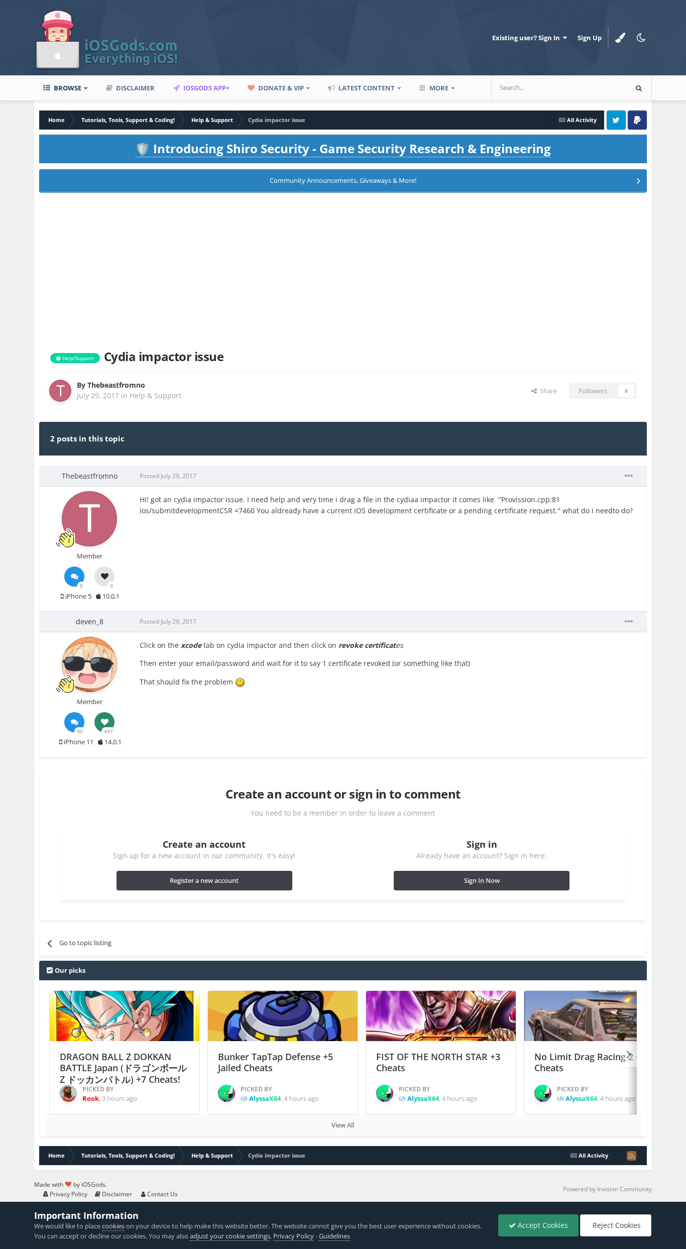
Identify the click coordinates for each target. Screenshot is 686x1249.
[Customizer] (620, 37)
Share (547, 390)
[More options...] (629, 476)
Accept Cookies (542, 1225)
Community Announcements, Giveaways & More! (343, 180)
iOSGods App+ (206, 87)
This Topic (599, 87)
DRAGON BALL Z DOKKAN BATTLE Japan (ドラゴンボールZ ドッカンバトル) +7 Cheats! (123, 1068)
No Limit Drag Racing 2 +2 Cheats (590, 1062)
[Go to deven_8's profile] (89, 664)
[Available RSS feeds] (631, 1155)
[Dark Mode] (641, 37)
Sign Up (590, 37)
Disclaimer (135, 87)
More (439, 87)
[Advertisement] (343, 269)
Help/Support (77, 358)
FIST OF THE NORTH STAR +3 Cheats (438, 1062)
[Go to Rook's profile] (68, 1093)
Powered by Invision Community (607, 1189)
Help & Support (155, 395)
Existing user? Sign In (527, 37)
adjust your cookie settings (230, 1235)
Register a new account (204, 880)
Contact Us (162, 1194)
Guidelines (334, 1235)
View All (342, 1124)
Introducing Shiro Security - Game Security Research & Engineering (343, 148)
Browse (66, 87)
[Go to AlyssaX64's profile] (226, 1093)
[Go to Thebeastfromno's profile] (60, 391)
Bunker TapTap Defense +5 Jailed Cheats (275, 1062)
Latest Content (366, 87)
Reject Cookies (616, 1225)
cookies (113, 1225)
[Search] (638, 87)
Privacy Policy (67, 1194)
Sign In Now (482, 880)
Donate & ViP (280, 87)
